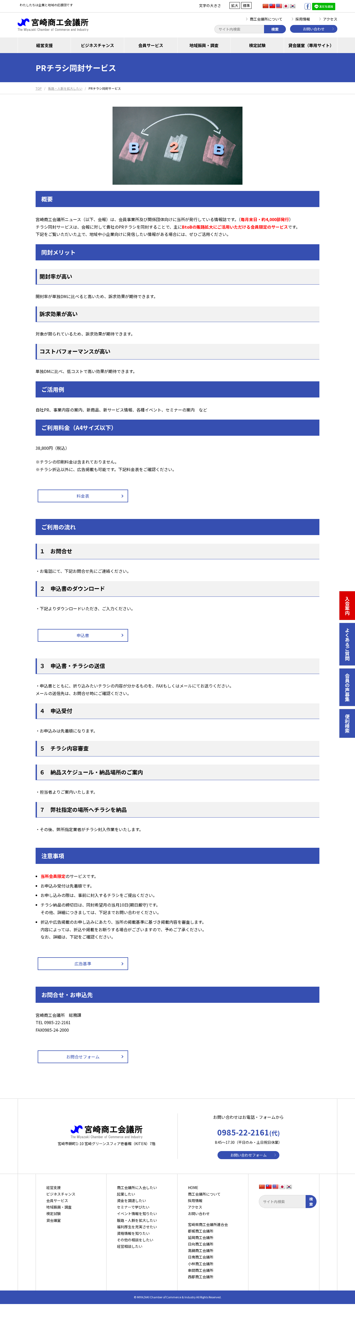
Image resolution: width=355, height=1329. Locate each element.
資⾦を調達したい (131, 1200)
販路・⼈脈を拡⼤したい (137, 1220)
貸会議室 (53, 1220)
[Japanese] (286, 6)
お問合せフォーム (83, 1057)
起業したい (126, 1194)
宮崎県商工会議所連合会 (208, 1224)
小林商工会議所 (200, 1263)
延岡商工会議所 (200, 1237)
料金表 (83, 496)
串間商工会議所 (200, 1270)
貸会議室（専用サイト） (311, 45)
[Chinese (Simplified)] (265, 6)
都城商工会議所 (200, 1231)
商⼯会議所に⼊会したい (137, 1187)
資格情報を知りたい (133, 1233)
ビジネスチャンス (97, 45)
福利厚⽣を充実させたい (137, 1226)
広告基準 (83, 963)
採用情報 (302, 19)
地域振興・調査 (204, 45)
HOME (193, 1187)
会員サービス (150, 45)
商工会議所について (266, 19)
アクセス (330, 19)
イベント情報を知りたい (137, 1213)
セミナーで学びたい (133, 1207)
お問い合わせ (314, 28)
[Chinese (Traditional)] (272, 6)
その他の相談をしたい (135, 1239)
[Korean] (293, 6)
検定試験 (257, 45)
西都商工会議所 (200, 1276)
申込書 (83, 635)
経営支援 (44, 45)
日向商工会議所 (200, 1244)
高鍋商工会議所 (200, 1250)
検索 (275, 29)
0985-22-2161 (248, 1132)
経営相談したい (129, 1246)
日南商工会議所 (200, 1257)
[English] (279, 6)
